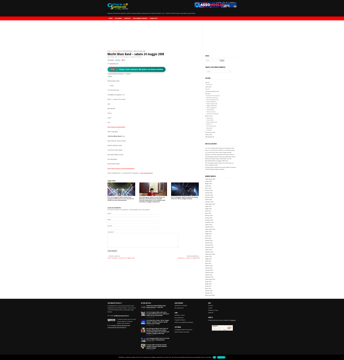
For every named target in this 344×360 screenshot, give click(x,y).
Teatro (207, 134)
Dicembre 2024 (209, 220)
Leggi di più (221, 357)
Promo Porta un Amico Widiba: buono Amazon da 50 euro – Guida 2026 (156, 306)
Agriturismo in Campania (181, 305)
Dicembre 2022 (209, 270)
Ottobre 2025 (208, 199)
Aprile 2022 (208, 286)
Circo (206, 89)
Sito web (110, 226)
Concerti (208, 120)
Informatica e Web (211, 97)
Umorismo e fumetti (211, 113)
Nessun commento (137, 57)
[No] (342, 357)
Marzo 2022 (208, 288)
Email (109, 219)
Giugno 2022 (208, 281)
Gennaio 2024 (208, 243)
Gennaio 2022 (208, 293)
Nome (110, 213)
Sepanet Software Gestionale (182, 332)
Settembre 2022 (209, 277)
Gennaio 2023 (208, 268)
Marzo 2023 (208, 263)
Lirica (207, 130)
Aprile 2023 (208, 261)
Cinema (207, 87)
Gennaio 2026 (208, 192)
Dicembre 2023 (209, 245)
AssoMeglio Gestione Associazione (183, 329)
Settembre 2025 (209, 202)
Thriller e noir (209, 111)
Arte (206, 82)
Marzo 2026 (208, 188)
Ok (214, 357)
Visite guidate (208, 137)
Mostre (208, 84)
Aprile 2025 (208, 211)
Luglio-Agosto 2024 (210, 229)
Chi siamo (118, 18)
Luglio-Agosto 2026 (210, 179)
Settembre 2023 (209, 252)
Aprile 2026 (208, 186)
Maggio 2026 (208, 183)
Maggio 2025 (208, 208)
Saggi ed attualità (210, 105)
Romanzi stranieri (210, 103)
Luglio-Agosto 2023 (210, 254)
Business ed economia (212, 95)
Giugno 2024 (208, 231)
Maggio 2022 (208, 284)
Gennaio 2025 (208, 218)
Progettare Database (180, 320)
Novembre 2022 (209, 272)
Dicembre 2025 (209, 195)
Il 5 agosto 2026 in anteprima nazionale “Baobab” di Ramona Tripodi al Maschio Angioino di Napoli (156, 346)
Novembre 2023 (209, 247)
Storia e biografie (210, 107)
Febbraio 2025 (209, 215)
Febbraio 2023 (209, 265)
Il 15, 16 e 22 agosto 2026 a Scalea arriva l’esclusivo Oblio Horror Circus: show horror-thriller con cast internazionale (121, 198)
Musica (207, 116)
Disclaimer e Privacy (140, 18)
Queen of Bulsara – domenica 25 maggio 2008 (121, 258)
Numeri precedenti (210, 295)
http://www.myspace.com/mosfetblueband (121, 168)
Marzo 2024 (208, 238)
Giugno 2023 (208, 256)
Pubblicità (153, 18)
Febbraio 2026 (209, 190)
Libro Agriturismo (179, 308)
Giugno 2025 (208, 206)
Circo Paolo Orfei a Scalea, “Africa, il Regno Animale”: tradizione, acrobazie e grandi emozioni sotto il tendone (157, 322)
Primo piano (208, 132)
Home (110, 18)
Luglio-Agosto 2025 (210, 204)
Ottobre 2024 (208, 224)
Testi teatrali (209, 109)
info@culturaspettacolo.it (121, 315)
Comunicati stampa (124, 57)
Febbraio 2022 (209, 290)
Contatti (127, 18)
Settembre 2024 (209, 227)
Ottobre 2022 (208, 275)
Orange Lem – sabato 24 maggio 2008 (188, 258)
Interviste (208, 128)
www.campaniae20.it (146, 173)
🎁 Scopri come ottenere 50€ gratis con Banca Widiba (137, 69)
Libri (206, 93)
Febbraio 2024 (209, 240)
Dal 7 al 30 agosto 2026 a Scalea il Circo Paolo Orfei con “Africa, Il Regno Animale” (184, 198)
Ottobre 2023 (208, 249)
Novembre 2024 (209, 222)
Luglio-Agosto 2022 (210, 279)
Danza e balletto (210, 122)
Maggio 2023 (208, 259)
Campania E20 (113, 63)
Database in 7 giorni (180, 315)
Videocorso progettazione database (184, 322)
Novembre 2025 (209, 197)
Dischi (207, 124)
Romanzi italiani (210, 101)
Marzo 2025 (208, 213)
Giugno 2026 (208, 181)
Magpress (233, 320)
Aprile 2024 (208, 236)
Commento (111, 232)
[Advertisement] (154, 36)
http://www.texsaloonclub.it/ (116, 127)
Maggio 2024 (208, 233)
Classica (208, 118)
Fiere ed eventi (210, 126)
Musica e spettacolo (211, 99)
